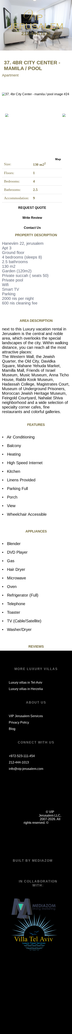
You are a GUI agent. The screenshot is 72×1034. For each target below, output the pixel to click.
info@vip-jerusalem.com (26, 768)
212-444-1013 (36, 33)
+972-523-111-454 (22, 756)
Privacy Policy (19, 722)
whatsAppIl (32, 812)
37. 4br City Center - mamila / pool (32, 65)
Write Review (32, 217)
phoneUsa (18, 812)
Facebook (18, 798)
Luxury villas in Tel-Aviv (25, 682)
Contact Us (32, 227)
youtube (46, 798)
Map (58, 159)
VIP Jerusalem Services (26, 716)
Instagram (32, 798)
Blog (12, 729)
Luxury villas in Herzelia (26, 689)
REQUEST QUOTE (32, 207)
